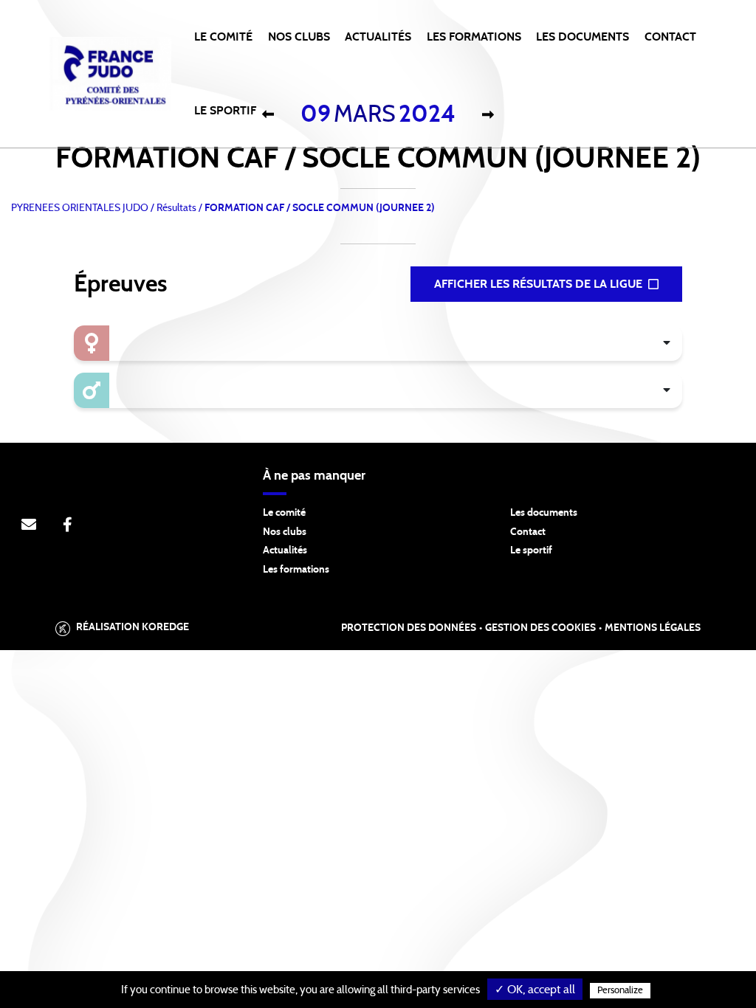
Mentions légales (653, 628)
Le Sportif (225, 111)
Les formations (296, 570)
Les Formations (474, 37)
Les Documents (582, 37)
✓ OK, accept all (535, 989)
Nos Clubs (299, 37)
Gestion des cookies (540, 628)
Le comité (284, 513)
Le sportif (531, 550)
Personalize (620, 990)
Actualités (378, 37)
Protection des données (408, 628)
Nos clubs (284, 532)
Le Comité (223, 37)
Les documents (543, 513)
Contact (670, 37)
